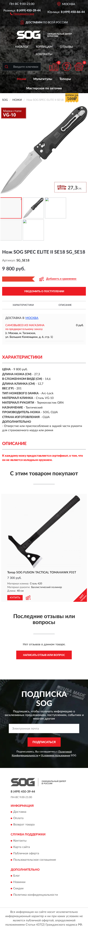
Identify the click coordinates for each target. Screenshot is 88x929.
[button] (22, 13)
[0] (79, 66)
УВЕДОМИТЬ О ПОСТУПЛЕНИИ (44, 291)
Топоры (65, 79)
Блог (16, 875)
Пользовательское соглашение (34, 859)
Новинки (19, 882)
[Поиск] (6, 66)
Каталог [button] (22, 46)
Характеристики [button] (23, 305)
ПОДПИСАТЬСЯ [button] (44, 742)
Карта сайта (21, 847)
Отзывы (66, 46)
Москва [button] (31, 318)
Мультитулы (42, 79)
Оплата (18, 818)
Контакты (44, 54)
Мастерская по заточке (44, 88)
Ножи (21, 79)
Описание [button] (65, 305)
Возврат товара (24, 824)
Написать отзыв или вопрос (44, 655)
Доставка (19, 812)
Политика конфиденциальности (35, 895)
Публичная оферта (26, 853)
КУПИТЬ (15, 597)
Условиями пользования (55, 755)
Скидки (18, 888)
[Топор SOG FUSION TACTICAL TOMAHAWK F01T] (44, 531)
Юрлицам (44, 46)
